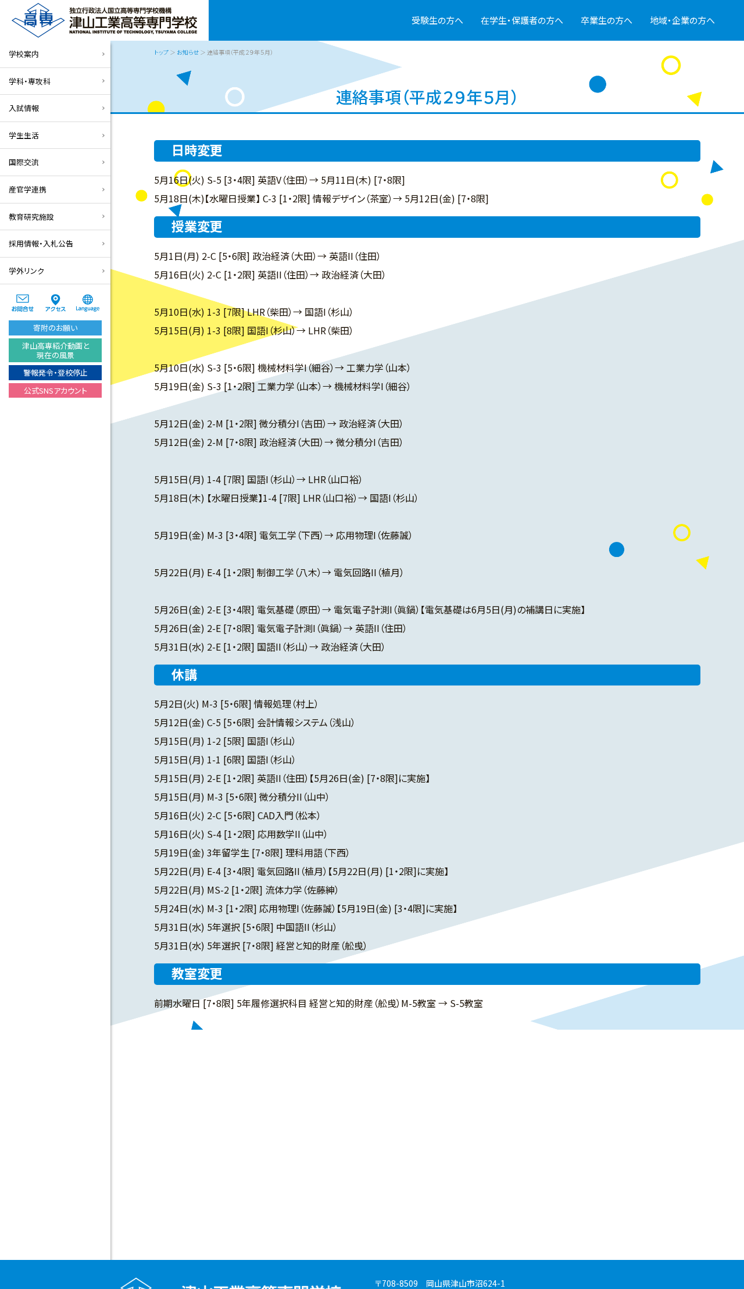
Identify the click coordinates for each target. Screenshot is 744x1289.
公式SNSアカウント (55, 390)
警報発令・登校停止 (55, 372)
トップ (161, 52)
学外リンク (26, 270)
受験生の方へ (437, 20)
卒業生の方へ (606, 20)
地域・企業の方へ (682, 20)
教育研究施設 (31, 216)
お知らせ (188, 52)
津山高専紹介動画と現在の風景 (55, 350)
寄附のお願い (55, 327)
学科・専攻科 (30, 81)
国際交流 (24, 161)
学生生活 (24, 135)
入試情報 (24, 107)
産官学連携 (27, 189)
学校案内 (24, 53)
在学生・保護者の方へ (522, 20)
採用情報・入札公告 (41, 243)
